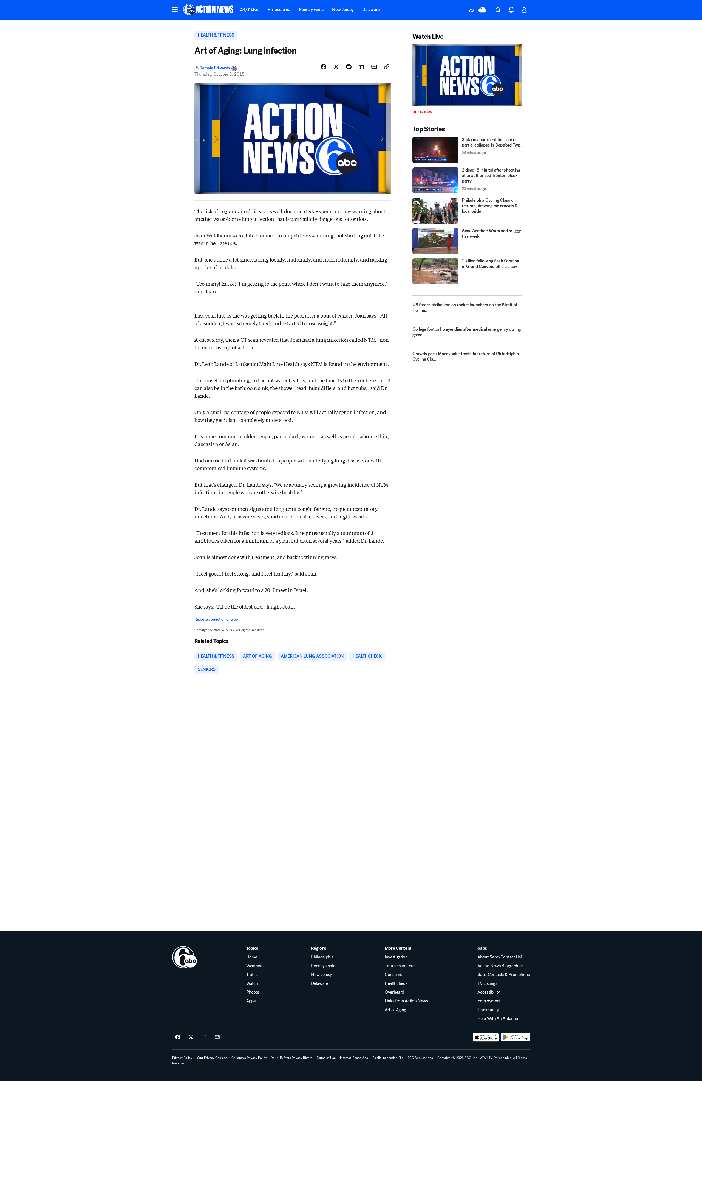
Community (488, 1010)
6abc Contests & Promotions (503, 974)
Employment (488, 1001)
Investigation (396, 957)
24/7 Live (249, 9)
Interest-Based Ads (354, 1057)
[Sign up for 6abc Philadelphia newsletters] (217, 1037)
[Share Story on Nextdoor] (361, 66)
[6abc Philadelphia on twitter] (190, 1037)
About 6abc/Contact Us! (499, 957)
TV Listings (487, 983)
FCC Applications (420, 1057)
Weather (254, 966)
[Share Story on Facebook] (323, 66)
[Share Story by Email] (374, 66)
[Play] (467, 75)
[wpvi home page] (184, 957)
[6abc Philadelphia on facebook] (177, 1037)
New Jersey (342, 9)
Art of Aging (395, 1010)
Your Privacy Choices (212, 1057)
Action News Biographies (500, 966)
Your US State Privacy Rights (291, 1057)
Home (251, 957)
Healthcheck (396, 983)
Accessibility (488, 992)
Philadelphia (279, 9)
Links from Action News (406, 1001)
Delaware (370, 9)
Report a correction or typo (216, 619)
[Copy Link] (386, 66)
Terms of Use (326, 1057)
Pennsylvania (311, 9)
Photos (252, 992)
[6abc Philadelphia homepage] (209, 10)
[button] (175, 9)
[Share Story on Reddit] (348, 66)
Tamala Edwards (215, 68)
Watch (252, 983)
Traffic (252, 974)
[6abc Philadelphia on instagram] (204, 1037)
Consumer (394, 974)
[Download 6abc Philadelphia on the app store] (486, 1037)
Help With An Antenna (497, 1018)
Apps (251, 1001)
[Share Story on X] (336, 66)
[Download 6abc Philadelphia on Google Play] (515, 1037)
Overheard (394, 992)
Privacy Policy (182, 1057)
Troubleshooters (399, 966)
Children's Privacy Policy (249, 1057)
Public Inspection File (387, 1057)
